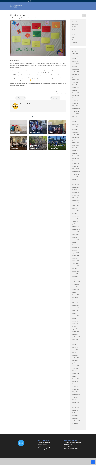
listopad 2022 (75, 169)
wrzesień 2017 (75, 308)
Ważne (74, 40)
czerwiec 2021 (75, 211)
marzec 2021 (75, 218)
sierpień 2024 (75, 113)
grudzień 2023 (75, 134)
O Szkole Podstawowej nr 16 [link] (44, 442)
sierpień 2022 (75, 176)
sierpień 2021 (75, 205)
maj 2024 (74, 121)
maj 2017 (74, 318)
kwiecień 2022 (75, 184)
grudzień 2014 (75, 389)
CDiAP (85, 1)
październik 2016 (76, 336)
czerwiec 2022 (75, 179)
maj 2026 (74, 58)
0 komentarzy (39, 18)
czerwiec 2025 (75, 87)
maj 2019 (74, 268)
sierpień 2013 (75, 426)
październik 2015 (76, 363)
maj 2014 (74, 405)
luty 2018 (74, 300)
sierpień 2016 (75, 339)
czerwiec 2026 (75, 56)
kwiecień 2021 (75, 216)
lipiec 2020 (74, 237)
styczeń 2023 (75, 163)
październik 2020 (76, 229)
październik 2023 (76, 140)
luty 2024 (74, 129)
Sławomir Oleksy (16, 18)
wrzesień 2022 (75, 174)
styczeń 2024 (75, 132)
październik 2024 (76, 108)
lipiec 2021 (74, 208)
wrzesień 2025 (75, 79)
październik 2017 (76, 305)
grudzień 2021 (75, 195)
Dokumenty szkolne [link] (42, 444)
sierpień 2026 (75, 53)
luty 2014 (74, 413)
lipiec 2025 (74, 85)
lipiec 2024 (74, 116)
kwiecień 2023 (75, 155)
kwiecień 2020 (75, 245)
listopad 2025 (75, 74)
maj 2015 (74, 376)
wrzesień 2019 (75, 260)
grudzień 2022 (75, 166)
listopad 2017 (75, 302)
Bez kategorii (75, 26)
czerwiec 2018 (75, 289)
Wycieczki (74, 42)
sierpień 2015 (75, 368)
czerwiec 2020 (75, 239)
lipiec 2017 (74, 313)
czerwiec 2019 (75, 266)
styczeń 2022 (75, 192)
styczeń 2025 (75, 100)
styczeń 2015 (75, 386)
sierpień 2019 (75, 263)
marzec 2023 (75, 158)
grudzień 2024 (75, 103)
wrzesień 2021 (75, 203)
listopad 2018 (75, 279)
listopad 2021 (75, 197)
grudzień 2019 (75, 255)
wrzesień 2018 (75, 284)
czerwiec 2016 (75, 342)
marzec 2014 (75, 410)
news (73, 34)
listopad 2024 (75, 106)
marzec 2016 (75, 350)
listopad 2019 (75, 258)
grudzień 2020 (75, 224)
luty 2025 (74, 98)
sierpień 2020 (75, 234)
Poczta (81, 1)
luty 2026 (74, 66)
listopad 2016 (75, 334)
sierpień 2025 (75, 82)
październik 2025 (76, 77)
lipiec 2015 (74, 371)
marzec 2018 (75, 297)
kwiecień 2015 (75, 378)
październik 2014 (76, 394)
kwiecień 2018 (75, 295)
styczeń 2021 (75, 221)
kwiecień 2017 (75, 321)
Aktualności (31, 18)
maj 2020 (74, 242)
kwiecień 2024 (75, 124)
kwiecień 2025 (75, 92)
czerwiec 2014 (75, 402)
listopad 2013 (75, 418)
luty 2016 (74, 352)
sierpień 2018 (75, 287)
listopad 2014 (75, 392)
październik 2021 (76, 200)
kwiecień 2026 (75, 61)
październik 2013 (76, 420)
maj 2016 (74, 344)
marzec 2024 (75, 127)
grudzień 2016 (75, 331)
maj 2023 (74, 153)
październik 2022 (76, 171)
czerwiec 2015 (75, 373)
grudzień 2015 (75, 357)
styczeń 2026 (75, 69)
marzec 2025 (75, 95)
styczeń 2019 (75, 276)
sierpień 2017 (75, 310)
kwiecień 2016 (75, 347)
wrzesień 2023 (75, 142)
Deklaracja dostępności (43, 449)
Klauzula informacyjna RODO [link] (44, 448)
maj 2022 (74, 182)
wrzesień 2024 (75, 111)
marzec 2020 (75, 247)
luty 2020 (74, 250)
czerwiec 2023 (75, 150)
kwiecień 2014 (75, 407)
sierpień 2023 (75, 145)
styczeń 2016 (75, 355)
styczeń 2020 (75, 253)
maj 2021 (74, 213)
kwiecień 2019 (75, 271)
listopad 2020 (75, 226)
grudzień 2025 (75, 71)
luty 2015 (74, 384)
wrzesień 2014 (75, 397)
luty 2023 (74, 161)
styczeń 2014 (75, 415)
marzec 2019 (75, 273)
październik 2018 (76, 281)
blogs (73, 29)
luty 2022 (74, 190)
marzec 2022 (75, 187)
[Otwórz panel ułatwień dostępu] (93, 462)
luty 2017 (74, 326)
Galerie (74, 32)
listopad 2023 (75, 137)
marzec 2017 (75, 323)
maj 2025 (74, 90)
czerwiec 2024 (75, 119)
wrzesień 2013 (75, 423)
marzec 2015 (75, 381)
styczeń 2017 (75, 329)
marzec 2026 (75, 64)
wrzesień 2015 (75, 365)
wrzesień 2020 (75, 232)
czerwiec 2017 (75, 316)
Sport (73, 37)
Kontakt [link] (39, 446)
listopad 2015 (75, 360)
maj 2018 (74, 292)
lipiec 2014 (74, 399)
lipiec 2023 (74, 148)
